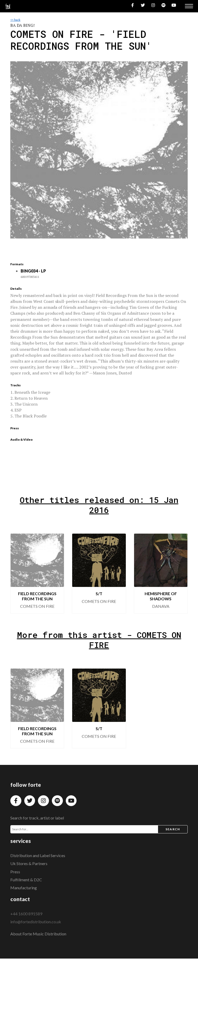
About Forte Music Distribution (38, 933)
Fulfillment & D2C (26, 879)
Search (173, 829)
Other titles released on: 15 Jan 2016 (99, 504)
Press (15, 871)
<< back (15, 20)
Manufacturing (23, 887)
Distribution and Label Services (37, 855)
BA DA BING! (22, 25)
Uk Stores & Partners (28, 863)
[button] (18, 573)
